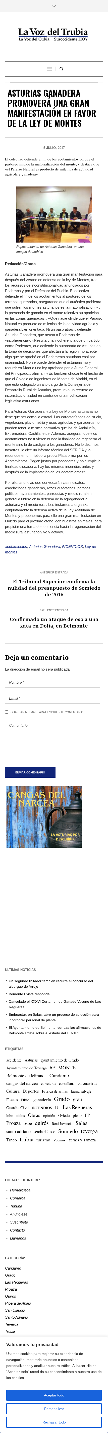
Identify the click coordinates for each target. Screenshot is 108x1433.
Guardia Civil (17, 1107)
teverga (89, 1131)
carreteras (48, 1083)
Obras (34, 1115)
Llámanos (18, 1238)
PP (87, 1115)
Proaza (13, 1122)
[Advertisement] (54, 907)
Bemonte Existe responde (29, 994)
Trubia (10, 1331)
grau (77, 1099)
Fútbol (25, 1099)
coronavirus (87, 1083)
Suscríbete (19, 1222)
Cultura (13, 1091)
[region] (54, 1384)
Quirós (10, 1296)
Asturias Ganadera (44, 546)
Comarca (17, 1198)
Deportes (31, 1091)
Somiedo (68, 1131)
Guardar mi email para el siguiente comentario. (47, 712)
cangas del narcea (22, 1083)
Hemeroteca (20, 1190)
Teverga (11, 1324)
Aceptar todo (54, 1395)
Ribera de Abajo (18, 1303)
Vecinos (59, 1139)
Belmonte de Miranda (26, 1075)
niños (20, 1115)
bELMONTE (63, 1067)
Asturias (31, 1060)
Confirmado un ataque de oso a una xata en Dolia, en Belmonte (54, 622)
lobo (9, 1115)
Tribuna (16, 1206)
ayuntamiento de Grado (60, 1060)
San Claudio (15, 1310)
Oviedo (64, 1115)
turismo (43, 1140)
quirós (42, 1122)
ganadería (42, 1099)
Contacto (17, 1230)
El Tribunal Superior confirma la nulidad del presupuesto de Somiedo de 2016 (54, 588)
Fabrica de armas (55, 1091)
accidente (14, 1060)
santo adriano (18, 1131)
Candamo (59, 1075)
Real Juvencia (62, 1123)
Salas (81, 1122)
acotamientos (16, 546)
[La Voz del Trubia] (54, 34)
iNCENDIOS (72, 546)
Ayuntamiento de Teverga (26, 1067)
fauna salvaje (81, 1091)
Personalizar (54, 1409)
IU (57, 1107)
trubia (26, 1139)
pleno (77, 1115)
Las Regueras (77, 1107)
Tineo (11, 1140)
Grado (62, 1098)
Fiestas (12, 1099)
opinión (49, 1115)
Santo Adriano (16, 1317)
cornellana (67, 1083)
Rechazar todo (54, 1422)
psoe (28, 1123)
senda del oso (44, 1131)
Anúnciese (18, 1214)
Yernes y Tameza (82, 1140)
